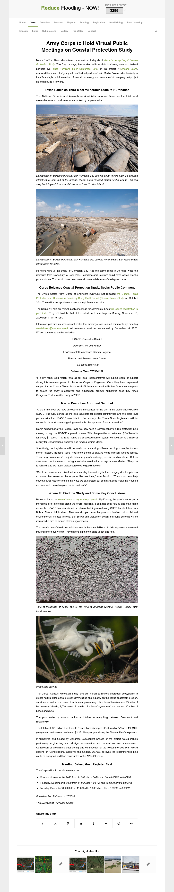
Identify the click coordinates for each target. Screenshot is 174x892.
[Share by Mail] (131, 823)
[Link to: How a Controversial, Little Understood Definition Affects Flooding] (43, 864)
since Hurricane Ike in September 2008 (75, 68)
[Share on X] (55, 823)
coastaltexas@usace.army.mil (52, 328)
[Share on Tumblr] (93, 823)
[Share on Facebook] (42, 823)
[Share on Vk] (106, 823)
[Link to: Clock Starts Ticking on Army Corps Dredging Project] (147, 864)
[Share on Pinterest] (68, 823)
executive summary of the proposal (77, 499)
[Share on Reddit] (118, 823)
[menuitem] (22, 22)
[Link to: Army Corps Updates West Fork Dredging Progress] (25, 864)
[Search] (154, 31)
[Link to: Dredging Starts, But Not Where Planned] (60, 864)
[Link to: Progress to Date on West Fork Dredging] (77, 864)
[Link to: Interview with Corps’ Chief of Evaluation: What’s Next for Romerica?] (95, 864)
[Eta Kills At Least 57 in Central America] (2, 446)
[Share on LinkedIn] (81, 823)
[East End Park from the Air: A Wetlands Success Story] (171, 446)
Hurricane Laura (128, 68)
